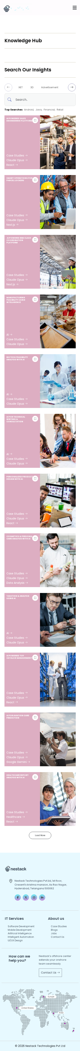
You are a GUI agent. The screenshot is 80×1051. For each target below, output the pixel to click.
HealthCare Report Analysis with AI (17, 776)
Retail (60, 109)
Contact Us (57, 937)
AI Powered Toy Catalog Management (19, 656)
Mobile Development (19, 930)
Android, (29, 109)
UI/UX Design (15, 940)
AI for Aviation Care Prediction (17, 716)
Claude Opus (15, 160)
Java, (39, 109)
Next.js (11, 225)
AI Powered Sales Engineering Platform (19, 119)
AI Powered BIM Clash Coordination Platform (18, 240)
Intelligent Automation (21, 937)
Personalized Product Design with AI (19, 478)
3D (31, 87)
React (10, 165)
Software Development (21, 926)
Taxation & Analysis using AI (17, 597)
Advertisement (49, 87)
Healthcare (14, 817)
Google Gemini (16, 762)
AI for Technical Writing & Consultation (15, 419)
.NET (20, 87)
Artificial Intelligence (19, 933)
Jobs (54, 933)
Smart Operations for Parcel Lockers (19, 179)
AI (8, 335)
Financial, (49, 109)
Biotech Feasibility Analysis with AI (17, 358)
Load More (40, 835)
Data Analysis (15, 583)
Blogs (54, 930)
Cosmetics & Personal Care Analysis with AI (19, 537)
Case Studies (15, 155)
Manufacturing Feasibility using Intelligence (15, 300)
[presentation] (8, 87)
